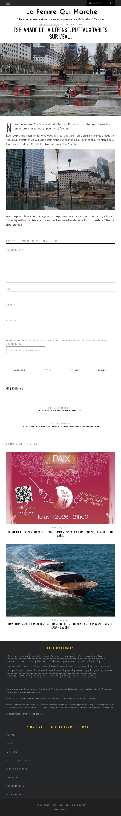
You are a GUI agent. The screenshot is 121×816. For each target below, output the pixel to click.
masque (11, 670)
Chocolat (41, 661)
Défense (17, 388)
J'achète (11, 743)
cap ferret (12, 661)
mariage (105, 666)
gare (26, 666)
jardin (71, 666)
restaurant (25, 675)
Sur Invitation (15, 786)
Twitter (47, 370)
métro (29, 670)
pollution (78, 670)
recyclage (12, 675)
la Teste (93, 666)
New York (40, 670)
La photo (11, 752)
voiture (75, 675)
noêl (51, 670)
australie (36, 656)
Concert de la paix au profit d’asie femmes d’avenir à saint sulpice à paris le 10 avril (60, 533)
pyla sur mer (106, 670)
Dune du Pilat (14, 666)
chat (23, 661)
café (79, 656)
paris (59, 670)
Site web (11, 320)
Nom (9, 289)
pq (87, 670)
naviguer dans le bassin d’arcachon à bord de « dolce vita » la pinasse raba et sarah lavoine (60, 626)
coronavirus (70, 661)
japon (62, 666)
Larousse (82, 666)
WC (92, 675)
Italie (53, 666)
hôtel (45, 666)
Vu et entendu (14, 794)
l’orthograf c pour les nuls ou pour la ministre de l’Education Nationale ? (61, 425)
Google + (101, 370)
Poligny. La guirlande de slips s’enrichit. (60, 409)
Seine (36, 675)
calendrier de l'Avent (94, 656)
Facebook (19, 370)
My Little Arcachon (18, 760)
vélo (84, 675)
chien (31, 661)
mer (21, 670)
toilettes (54, 675)
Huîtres (35, 666)
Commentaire (14, 250)
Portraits (12, 777)
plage (67, 670)
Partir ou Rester (49, 24)
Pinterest (74, 370)
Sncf (44, 675)
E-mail (10, 304)
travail (65, 675)
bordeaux (68, 656)
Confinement (55, 661)
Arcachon (12, 656)
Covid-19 (93, 661)
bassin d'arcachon (52, 656)
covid (82, 661)
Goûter (10, 735)
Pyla (95, 670)
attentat (24, 656)
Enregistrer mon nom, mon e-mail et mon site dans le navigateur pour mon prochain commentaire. (57, 342)
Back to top (59, 809)
